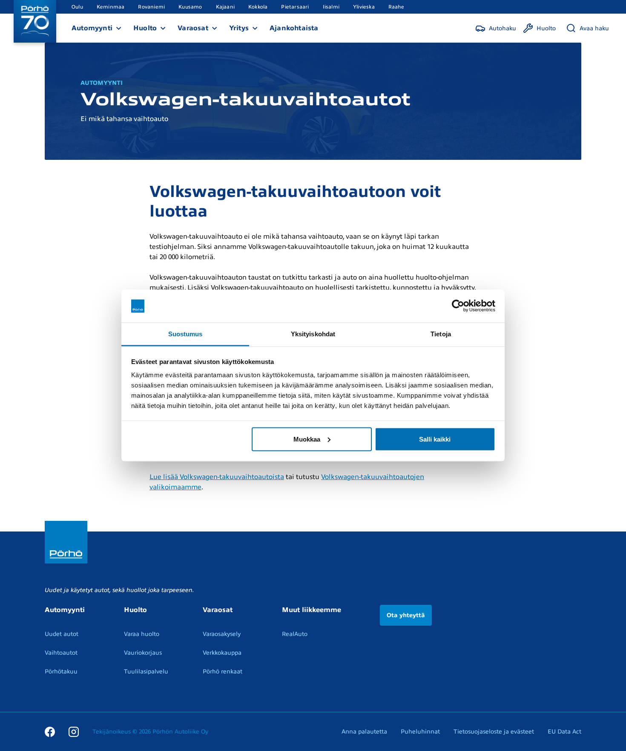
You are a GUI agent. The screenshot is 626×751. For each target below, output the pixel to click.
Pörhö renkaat (222, 671)
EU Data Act (564, 731)
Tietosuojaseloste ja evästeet (494, 731)
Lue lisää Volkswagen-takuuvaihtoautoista (216, 477)
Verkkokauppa (222, 653)
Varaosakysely (222, 634)
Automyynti (92, 28)
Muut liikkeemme (311, 610)
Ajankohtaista (294, 28)
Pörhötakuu (61, 671)
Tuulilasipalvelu (146, 671)
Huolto (145, 28)
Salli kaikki (435, 438)
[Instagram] (74, 731)
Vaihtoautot (61, 653)
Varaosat (193, 28)
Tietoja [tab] (441, 333)
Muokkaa (306, 438)
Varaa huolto (141, 634)
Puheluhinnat (420, 731)
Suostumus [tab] (185, 333)
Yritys (239, 28)
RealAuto (294, 634)
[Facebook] (50, 731)
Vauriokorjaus (143, 653)
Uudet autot (61, 634)
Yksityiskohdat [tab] (313, 333)
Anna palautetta (364, 731)
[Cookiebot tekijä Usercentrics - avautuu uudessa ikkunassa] (458, 306)
